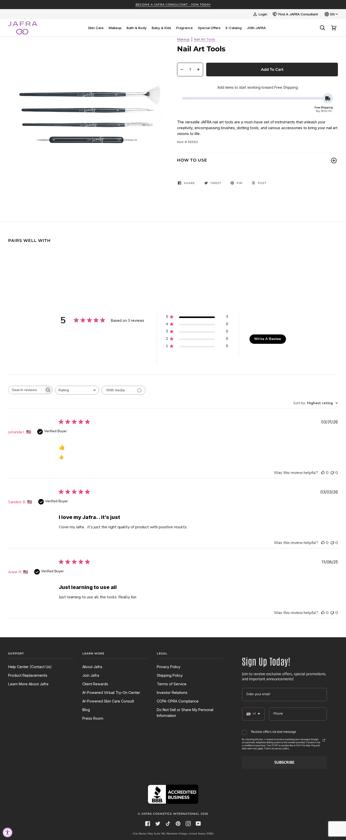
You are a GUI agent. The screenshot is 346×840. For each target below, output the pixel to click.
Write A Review (267, 338)
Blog (86, 710)
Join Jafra (90, 675)
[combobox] (77, 390)
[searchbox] (25, 390)
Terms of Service (171, 684)
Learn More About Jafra (28, 684)
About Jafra (92, 667)
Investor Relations (172, 692)
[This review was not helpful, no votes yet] (332, 472)
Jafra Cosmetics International (170, 813)
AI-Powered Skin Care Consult (108, 701)
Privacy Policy (168, 667)
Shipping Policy (170, 675)
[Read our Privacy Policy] (324, 740)
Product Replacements (27, 675)
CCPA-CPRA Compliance (178, 701)
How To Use (192, 160)
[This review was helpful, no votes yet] (323, 472)
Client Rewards (95, 684)
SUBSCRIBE (284, 762)
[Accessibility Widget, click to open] (8, 832)
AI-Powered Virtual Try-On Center (111, 692)
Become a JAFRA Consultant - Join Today (173, 4)
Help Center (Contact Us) (30, 667)
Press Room (92, 718)
